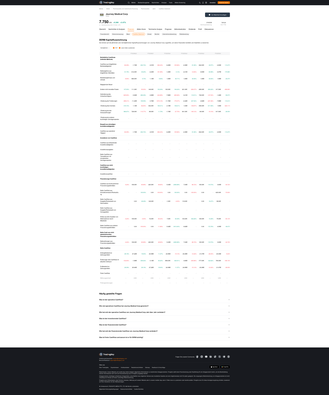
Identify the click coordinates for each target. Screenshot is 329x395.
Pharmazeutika (145, 8)
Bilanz (128, 34)
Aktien (108, 8)
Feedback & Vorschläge (158, 367)
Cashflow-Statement (138, 34)
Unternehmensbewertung (169, 34)
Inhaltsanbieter (125, 367)
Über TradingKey (104, 367)
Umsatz (149, 34)
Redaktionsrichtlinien (137, 367)
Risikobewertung (184, 34)
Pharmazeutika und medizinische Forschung (125, 8)
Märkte (101, 8)
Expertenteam (115, 367)
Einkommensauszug (117, 34)
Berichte (157, 34)
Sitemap (147, 367)
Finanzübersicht (104, 34)
